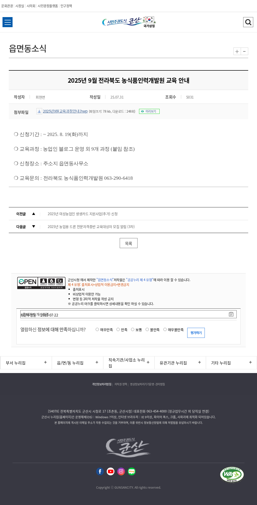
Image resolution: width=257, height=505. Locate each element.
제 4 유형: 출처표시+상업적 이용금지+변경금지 (98, 284)
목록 (128, 243)
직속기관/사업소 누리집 (126, 363)
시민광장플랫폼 (48, 5)
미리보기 (151, 111)
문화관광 (7, 5)
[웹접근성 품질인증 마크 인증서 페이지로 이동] (231, 476)
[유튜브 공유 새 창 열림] (110, 472)
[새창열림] (149, 22)
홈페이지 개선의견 (36, 314)
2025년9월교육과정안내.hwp (65, 111)
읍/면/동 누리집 (70, 363)
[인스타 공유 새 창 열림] (121, 472)
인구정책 (66, 5)
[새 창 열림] (41, 283)
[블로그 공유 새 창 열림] (131, 472)
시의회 (31, 5)
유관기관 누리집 (173, 363)
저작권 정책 (120, 384)
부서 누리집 (16, 363)
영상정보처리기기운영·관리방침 (147, 384)
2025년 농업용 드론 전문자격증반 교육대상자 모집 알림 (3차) (91, 226)
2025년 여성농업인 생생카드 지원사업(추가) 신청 (82, 213)
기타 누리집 (221, 363)
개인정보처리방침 (101, 384)
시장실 (19, 5)
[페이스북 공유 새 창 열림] (100, 472)
